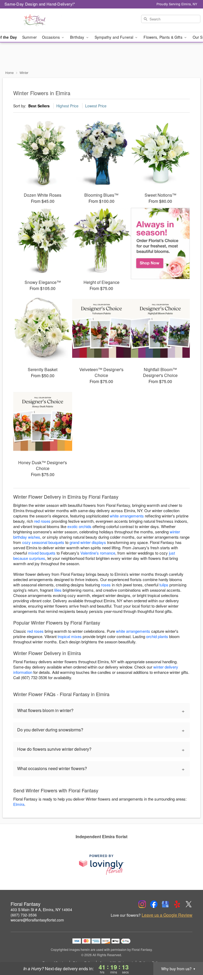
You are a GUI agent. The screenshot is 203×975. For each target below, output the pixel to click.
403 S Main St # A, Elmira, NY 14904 (41, 909)
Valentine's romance (97, 553)
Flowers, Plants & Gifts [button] (163, 37)
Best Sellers (39, 105)
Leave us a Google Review (167, 915)
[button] (189, 952)
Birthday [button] (77, 37)
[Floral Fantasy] (35, 20)
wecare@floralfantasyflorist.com (37, 920)
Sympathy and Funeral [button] (115, 37)
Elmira (18, 804)
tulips (163, 584)
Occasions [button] (51, 37)
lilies (58, 590)
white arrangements (127, 516)
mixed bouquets (42, 553)
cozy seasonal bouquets (43, 542)
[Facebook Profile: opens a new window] (154, 904)
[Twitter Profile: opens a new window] (188, 904)
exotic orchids (79, 526)
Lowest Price (96, 105)
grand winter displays (88, 542)
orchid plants (157, 636)
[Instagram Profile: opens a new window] (142, 904)
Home (9, 72)
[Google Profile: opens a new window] (165, 904)
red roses (42, 521)
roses (106, 584)
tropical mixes (70, 636)
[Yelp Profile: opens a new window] (177, 904)
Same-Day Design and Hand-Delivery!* (39, 4)
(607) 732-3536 (24, 914)
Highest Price (67, 105)
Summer (29, 37)
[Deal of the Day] (160, 243)
